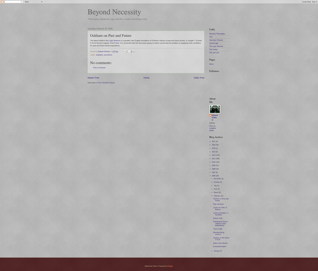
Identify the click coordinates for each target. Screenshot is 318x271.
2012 (214, 155)
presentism (108, 55)
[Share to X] (129, 51)
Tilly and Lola (214, 53)
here (117, 43)
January (217, 251)
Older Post (199, 78)
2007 (214, 172)
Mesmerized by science (218, 233)
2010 (214, 162)
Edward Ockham (215, 117)
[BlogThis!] (127, 51)
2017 (214, 141)
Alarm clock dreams (220, 243)
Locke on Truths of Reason (220, 208)
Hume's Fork (217, 218)
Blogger (170, 266)
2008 (214, 169)
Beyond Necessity (114, 11)
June (216, 189)
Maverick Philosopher (217, 34)
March (216, 192)
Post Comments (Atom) (106, 83)
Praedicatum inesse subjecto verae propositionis (220, 223)
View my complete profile (212, 128)
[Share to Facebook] (131, 51)
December (218, 179)
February (217, 196)
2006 (214, 176)
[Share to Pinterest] (134, 51)
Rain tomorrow (218, 204)
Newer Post (93, 78)
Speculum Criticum (216, 40)
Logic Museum (114, 41)
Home (146, 78)
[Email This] (124, 51)
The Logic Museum (216, 46)
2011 (214, 159)
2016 (214, 145)
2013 (214, 152)
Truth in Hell (217, 229)
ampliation (99, 55)
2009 (214, 165)
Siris (211, 37)
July (215, 186)
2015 (214, 148)
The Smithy (213, 49)
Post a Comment (99, 68)
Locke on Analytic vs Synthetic (220, 214)
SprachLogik (213, 43)
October (217, 182)
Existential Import (219, 246)
